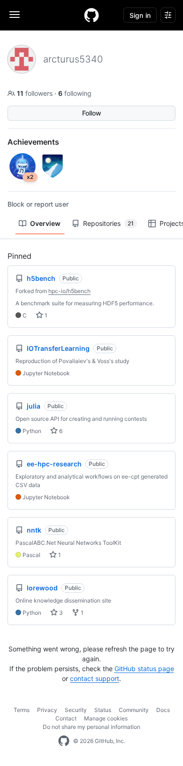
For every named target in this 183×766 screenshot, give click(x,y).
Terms (22, 709)
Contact (65, 718)
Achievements (33, 142)
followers (35, 93)
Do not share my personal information (91, 726)
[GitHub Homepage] (63, 741)
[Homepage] (91, 15)
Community (134, 709)
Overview (45, 223)
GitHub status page (144, 669)
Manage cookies (106, 718)
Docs (163, 709)
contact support (94, 678)
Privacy (47, 709)
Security (76, 709)
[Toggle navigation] (15, 15)
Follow (91, 113)
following (75, 93)
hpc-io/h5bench (69, 290)
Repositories (108, 223)
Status (102, 709)
